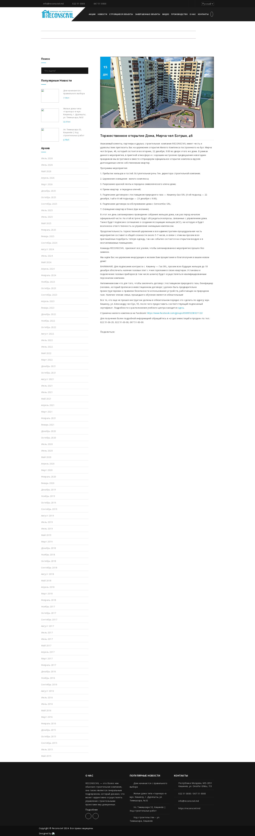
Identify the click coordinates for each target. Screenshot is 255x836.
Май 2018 (46, 580)
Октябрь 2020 (48, 437)
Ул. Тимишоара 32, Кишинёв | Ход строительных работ (147, 809)
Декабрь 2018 (48, 548)
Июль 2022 (47, 340)
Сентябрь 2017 (49, 619)
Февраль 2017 (48, 665)
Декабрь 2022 (48, 314)
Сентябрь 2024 (49, 242)
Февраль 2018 (48, 600)
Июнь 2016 (47, 704)
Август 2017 (47, 626)
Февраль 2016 (48, 723)
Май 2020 (46, 457)
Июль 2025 (47, 210)
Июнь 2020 (47, 450)
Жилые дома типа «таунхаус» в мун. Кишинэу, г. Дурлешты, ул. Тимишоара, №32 (148, 797)
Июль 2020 (47, 444)
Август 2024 (47, 249)
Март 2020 (47, 470)
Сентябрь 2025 (49, 203)
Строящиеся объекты (121, 14)
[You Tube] (198, 3)
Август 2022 (47, 333)
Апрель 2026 (47, 177)
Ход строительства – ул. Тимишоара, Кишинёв (145, 819)
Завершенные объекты (147, 14)
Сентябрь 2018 (49, 567)
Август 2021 (47, 379)
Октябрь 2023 (48, 288)
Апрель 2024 (47, 268)
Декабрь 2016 (48, 671)
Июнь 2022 (47, 346)
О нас (193, 14)
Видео (165, 14)
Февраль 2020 (48, 476)
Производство (179, 14)
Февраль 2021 (48, 418)
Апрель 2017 (47, 652)
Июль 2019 (47, 522)
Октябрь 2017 (48, 613)
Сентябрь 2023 (49, 294)
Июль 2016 (47, 697)
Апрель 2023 (47, 301)
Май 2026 (46, 171)
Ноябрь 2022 (48, 320)
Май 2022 (46, 353)
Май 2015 (46, 756)
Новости (102, 14)
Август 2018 (47, 574)
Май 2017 (46, 645)
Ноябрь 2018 (48, 554)
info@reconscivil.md (53, 3)
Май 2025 (46, 223)
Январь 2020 (47, 483)
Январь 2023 (47, 307)
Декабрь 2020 (48, 431)
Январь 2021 (47, 424)
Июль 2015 (47, 749)
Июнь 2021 (47, 392)
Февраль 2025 (48, 229)
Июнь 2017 (47, 639)
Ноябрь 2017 (48, 606)
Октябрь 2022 (48, 327)
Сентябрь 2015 (49, 743)
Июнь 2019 (47, 528)
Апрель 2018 (47, 587)
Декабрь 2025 (48, 190)
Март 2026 (47, 184)
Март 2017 (47, 658)
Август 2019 (47, 515)
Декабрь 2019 (48, 489)
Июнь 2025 (47, 216)
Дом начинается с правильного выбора (148, 785)
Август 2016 (47, 691)
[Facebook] (191, 3)
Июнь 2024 (47, 255)
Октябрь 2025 (48, 197)
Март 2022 (47, 359)
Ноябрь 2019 (48, 496)
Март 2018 (47, 593)
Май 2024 (46, 262)
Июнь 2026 (47, 164)
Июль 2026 (47, 158)
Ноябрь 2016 (48, 678)
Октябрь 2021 (48, 372)
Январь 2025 (47, 236)
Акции (92, 14)
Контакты (203, 14)
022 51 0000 (78, 3)
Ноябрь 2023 (48, 281)
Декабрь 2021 (48, 366)
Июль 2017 (47, 632)
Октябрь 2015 (48, 736)
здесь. (181, 307)
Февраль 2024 (48, 275)
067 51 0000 (100, 3)
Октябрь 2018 (48, 561)
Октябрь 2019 (48, 502)
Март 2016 (47, 717)
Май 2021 (46, 398)
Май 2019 (46, 535)
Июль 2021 (47, 385)
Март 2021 (47, 411)
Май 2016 (46, 710)
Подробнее (91, 810)
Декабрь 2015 (48, 730)
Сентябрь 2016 (49, 684)
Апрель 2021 (47, 405)
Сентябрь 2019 (49, 509)
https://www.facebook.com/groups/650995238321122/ (175, 313)
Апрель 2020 (47, 463)
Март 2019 (47, 541)
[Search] (85, 70)
